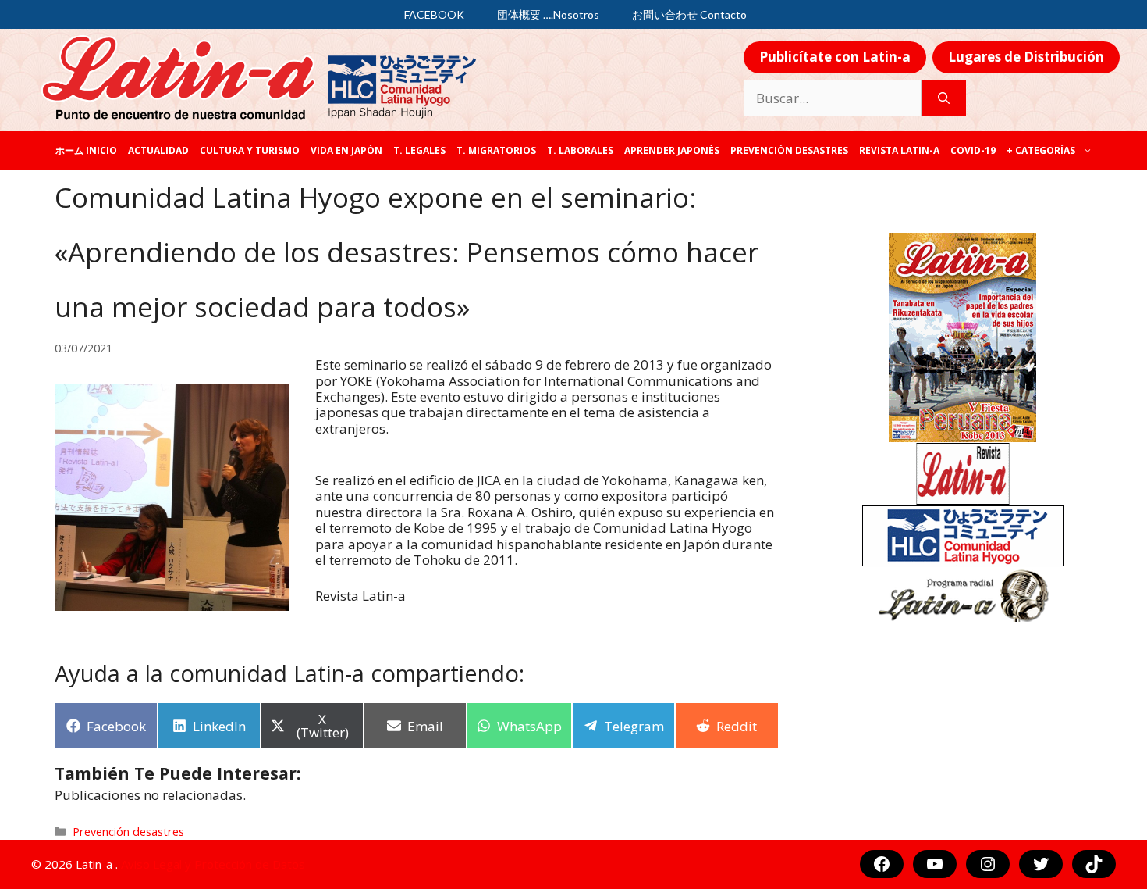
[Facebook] (882, 864)
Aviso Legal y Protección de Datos (213, 864)
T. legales (419, 150)
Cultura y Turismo (250, 150)
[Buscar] (944, 98)
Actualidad (158, 150)
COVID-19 (973, 150)
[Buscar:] (833, 98)
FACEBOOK (434, 14)
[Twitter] (1041, 864)
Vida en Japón (346, 150)
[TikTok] (1094, 864)
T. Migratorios (496, 150)
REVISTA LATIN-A (899, 150)
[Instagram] (988, 864)
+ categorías (1041, 150)
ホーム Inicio (86, 150)
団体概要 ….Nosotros (548, 14)
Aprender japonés (671, 150)
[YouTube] (935, 864)
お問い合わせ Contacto (689, 14)
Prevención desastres (789, 150)
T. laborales (580, 150)
